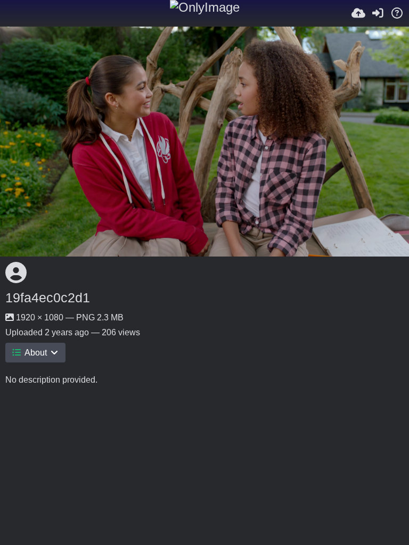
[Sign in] (378, 13)
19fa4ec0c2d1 (47, 297)
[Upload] (358, 13)
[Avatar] (16, 272)
